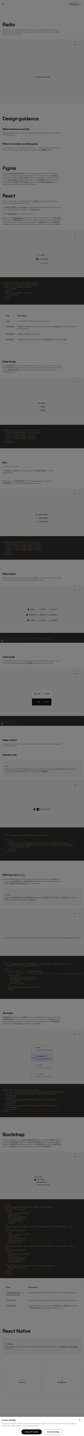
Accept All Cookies (32, 1432)
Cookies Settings (53, 1432)
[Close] (79, 1420)
